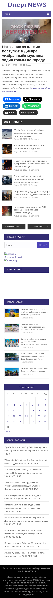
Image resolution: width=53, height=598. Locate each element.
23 (45, 416)
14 (32, 410)
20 (26, 416)
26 (20, 421)
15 (39, 410)
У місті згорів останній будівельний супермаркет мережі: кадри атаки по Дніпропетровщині (31, 164)
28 (32, 421)
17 (8, 416)
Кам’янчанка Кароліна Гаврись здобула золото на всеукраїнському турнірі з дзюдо (34, 341)
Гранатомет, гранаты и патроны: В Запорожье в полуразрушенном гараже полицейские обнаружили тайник (42, 227)
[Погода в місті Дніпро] (26, 254)
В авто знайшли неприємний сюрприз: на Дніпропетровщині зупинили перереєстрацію (29, 179)
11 (14, 410)
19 (20, 416)
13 (26, 410)
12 (20, 410)
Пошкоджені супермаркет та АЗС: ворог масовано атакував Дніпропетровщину (30, 210)
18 (14, 416)
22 (39, 416)
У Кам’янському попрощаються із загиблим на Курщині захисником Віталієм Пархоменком (34, 312)
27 (26, 421)
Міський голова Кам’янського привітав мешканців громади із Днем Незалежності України (33, 356)
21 (32, 416)
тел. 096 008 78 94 (26, 571)
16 (45, 410)
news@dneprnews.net (38, 568)
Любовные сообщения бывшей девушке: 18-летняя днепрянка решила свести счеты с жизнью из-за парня (16, 227)
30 (45, 421)
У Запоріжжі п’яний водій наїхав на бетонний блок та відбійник (30, 147)
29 (39, 421)
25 (14, 421)
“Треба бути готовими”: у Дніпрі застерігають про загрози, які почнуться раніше (29, 133)
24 (8, 421)
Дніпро (28, 65)
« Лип (7, 431)
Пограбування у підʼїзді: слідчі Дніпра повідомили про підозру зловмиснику (32, 193)
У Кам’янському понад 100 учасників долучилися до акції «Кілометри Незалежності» (33, 327)
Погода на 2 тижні (13, 257)
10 (8, 410)
